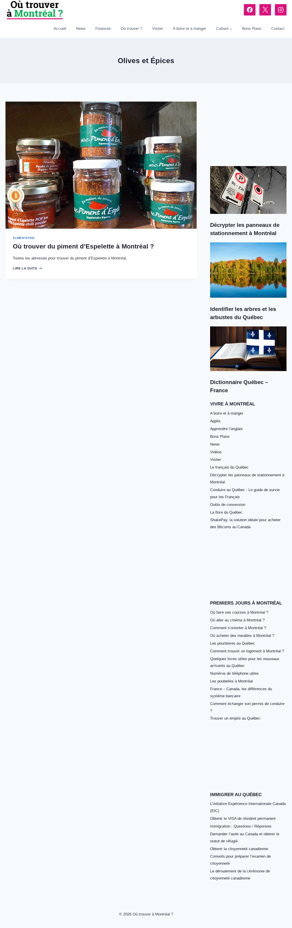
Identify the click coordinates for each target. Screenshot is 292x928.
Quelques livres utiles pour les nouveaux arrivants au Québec (244, 662)
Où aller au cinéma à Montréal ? (237, 620)
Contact (277, 28)
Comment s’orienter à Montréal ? (238, 628)
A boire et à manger (189, 28)
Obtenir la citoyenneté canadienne (239, 849)
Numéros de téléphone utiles (234, 673)
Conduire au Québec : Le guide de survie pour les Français (245, 493)
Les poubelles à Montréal (231, 681)
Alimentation (23, 238)
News (81, 28)
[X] (265, 10)
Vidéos (216, 452)
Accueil (60, 28)
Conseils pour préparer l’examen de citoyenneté (240, 860)
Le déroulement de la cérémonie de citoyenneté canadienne (240, 874)
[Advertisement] (248, 131)
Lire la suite (27, 268)
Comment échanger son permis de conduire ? (247, 707)
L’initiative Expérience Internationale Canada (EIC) (248, 807)
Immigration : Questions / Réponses (240, 826)
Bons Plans (251, 28)
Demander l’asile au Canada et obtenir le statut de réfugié (244, 837)
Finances (103, 28)
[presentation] (101, 165)
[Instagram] (281, 10)
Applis (215, 421)
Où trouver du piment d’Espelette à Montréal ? (83, 246)
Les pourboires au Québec (232, 643)
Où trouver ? (131, 28)
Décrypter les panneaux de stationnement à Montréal (247, 478)
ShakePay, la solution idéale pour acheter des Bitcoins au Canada (245, 523)
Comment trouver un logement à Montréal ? (247, 651)
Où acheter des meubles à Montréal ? (242, 635)
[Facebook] (250, 10)
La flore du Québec (226, 512)
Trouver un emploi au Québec (235, 718)
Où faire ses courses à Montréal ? (239, 612)
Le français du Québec (229, 467)
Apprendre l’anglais (226, 429)
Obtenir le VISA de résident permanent (243, 818)
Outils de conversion (227, 504)
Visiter (157, 28)
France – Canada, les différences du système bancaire (241, 692)
